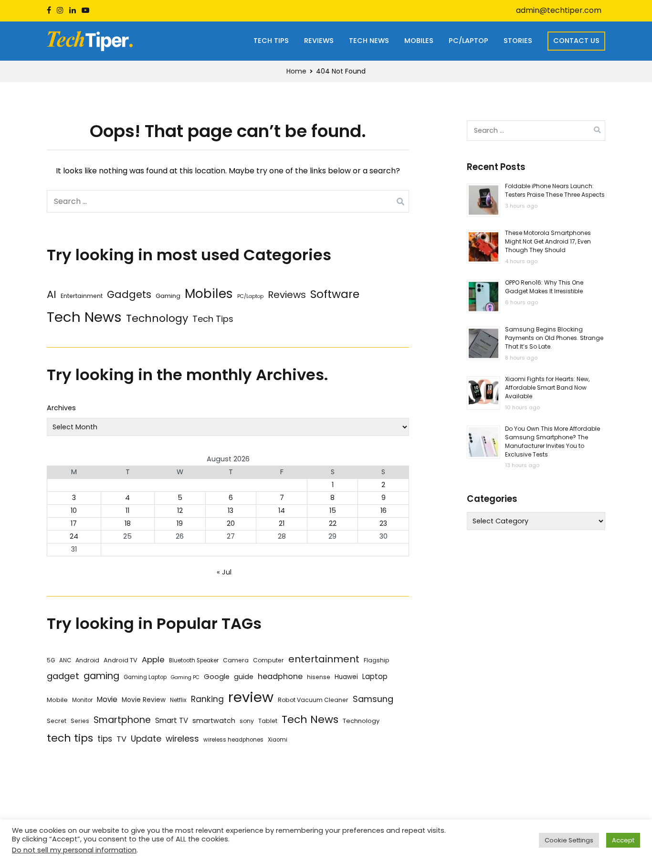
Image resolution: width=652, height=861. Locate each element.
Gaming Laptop (145, 677)
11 (127, 510)
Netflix (178, 700)
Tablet (267, 721)
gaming (101, 676)
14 (281, 510)
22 (333, 523)
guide (243, 676)
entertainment (323, 659)
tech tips (70, 738)
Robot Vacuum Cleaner (313, 700)
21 (281, 523)
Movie (107, 699)
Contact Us (576, 40)
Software (334, 294)
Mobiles (418, 40)
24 (74, 536)
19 (180, 523)
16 (383, 510)
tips (104, 738)
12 (180, 510)
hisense (318, 677)
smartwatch (213, 720)
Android (87, 660)
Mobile (57, 699)
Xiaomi (277, 740)
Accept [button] (623, 840)
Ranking (207, 699)
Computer (268, 660)
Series (80, 721)
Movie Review (144, 699)
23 (383, 523)
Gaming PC (185, 677)
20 (231, 523)
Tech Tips (271, 40)
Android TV (120, 660)
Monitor (82, 700)
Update (146, 738)
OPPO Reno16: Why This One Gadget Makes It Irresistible (544, 287)
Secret (56, 721)
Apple (153, 659)
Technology (157, 318)
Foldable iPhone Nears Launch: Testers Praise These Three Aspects (555, 190)
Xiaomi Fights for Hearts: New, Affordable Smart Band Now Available (547, 388)
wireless (182, 738)
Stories (518, 40)
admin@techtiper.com (558, 10)
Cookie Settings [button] (569, 840)
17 (74, 523)
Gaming (168, 295)
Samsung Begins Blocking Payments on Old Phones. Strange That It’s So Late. (554, 338)
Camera (236, 660)
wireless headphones (233, 740)
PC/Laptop (468, 40)
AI (51, 294)
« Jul (224, 572)
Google (217, 676)
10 (74, 510)
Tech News (369, 40)
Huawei (346, 676)
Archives (61, 408)
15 (332, 510)
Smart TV (171, 720)
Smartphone (122, 719)
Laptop (375, 676)
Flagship (376, 660)
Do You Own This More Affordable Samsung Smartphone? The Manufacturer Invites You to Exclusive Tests (552, 441)
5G (51, 660)
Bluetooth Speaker (194, 660)
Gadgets (129, 294)
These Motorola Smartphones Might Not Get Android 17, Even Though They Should (548, 242)
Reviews (319, 40)
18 (128, 523)
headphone (280, 676)
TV (121, 738)
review (250, 697)
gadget (63, 676)
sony (247, 721)
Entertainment (82, 296)
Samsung (373, 699)
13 (230, 510)
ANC (65, 660)
